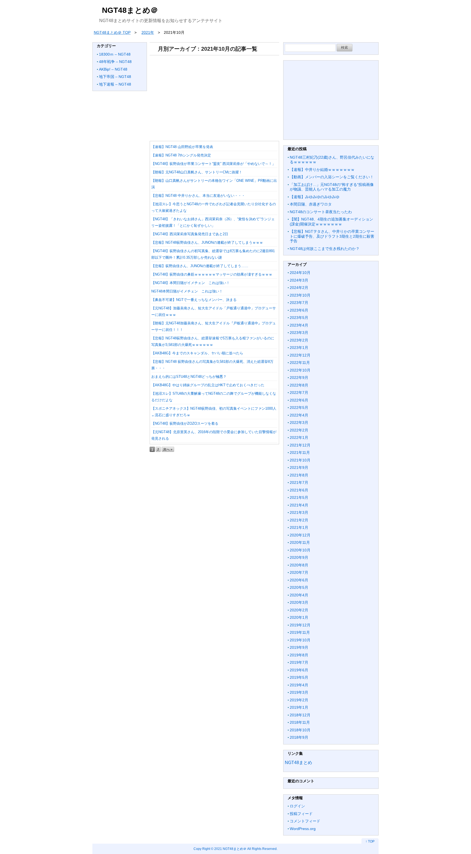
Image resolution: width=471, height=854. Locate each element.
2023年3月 (299, 332)
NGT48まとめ (298, 762)
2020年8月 (299, 565)
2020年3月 (299, 602)
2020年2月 (299, 610)
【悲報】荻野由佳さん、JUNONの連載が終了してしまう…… (199, 266)
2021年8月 (299, 475)
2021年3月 (299, 512)
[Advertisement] (214, 96)
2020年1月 (299, 617)
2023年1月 (299, 347)
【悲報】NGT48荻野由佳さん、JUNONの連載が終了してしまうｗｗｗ (207, 242)
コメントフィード (305, 821)
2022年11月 (300, 362)
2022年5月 (299, 407)
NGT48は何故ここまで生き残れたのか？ (325, 248)
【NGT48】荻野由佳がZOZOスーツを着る (184, 423)
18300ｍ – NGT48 (115, 54)
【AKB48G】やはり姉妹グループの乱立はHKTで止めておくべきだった (207, 385)
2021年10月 (300, 460)
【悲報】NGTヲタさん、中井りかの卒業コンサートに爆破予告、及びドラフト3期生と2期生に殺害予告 (332, 236)
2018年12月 (300, 715)
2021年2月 (299, 520)
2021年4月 (299, 505)
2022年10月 (300, 370)
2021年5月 (299, 497)
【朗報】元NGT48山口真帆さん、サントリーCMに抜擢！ (196, 172)
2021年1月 (299, 527)
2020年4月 (299, 595)
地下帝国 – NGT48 (115, 76)
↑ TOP (370, 841)
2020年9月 (299, 557)
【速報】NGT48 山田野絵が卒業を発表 (182, 147)
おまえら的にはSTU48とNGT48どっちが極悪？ (189, 377)
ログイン (297, 806)
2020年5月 (299, 587)
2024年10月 (300, 272)
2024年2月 (299, 287)
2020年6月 (299, 580)
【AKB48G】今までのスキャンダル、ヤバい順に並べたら (197, 353)
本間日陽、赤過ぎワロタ (311, 204)
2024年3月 (299, 280)
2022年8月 (299, 385)
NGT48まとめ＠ (130, 10)
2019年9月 (299, 647)
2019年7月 (299, 662)
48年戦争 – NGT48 (115, 61)
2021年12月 (300, 445)
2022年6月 (299, 400)
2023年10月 (300, 295)
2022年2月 (299, 430)
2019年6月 (299, 670)
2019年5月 (299, 677)
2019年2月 (299, 700)
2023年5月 (299, 317)
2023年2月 (299, 340)
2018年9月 (299, 737)
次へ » (168, 449)
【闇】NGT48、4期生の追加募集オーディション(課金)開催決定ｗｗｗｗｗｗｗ (331, 221)
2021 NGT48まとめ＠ (230, 848)
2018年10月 (300, 730)
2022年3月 (299, 422)
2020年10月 (300, 550)
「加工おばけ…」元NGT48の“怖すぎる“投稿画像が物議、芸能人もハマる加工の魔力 (332, 187)
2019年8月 (299, 655)
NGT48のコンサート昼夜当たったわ (321, 212)
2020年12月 (300, 535)
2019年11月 (300, 632)
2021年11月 (300, 452)
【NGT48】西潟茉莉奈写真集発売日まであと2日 (189, 234)
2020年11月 (300, 542)
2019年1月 (299, 707)
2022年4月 (299, 415)
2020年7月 (299, 572)
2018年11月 (300, 722)
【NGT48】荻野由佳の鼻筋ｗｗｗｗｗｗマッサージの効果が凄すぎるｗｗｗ (211, 274)
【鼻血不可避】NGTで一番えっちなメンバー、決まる (194, 300)
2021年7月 (299, 482)
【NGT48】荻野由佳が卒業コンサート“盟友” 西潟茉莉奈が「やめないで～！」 (213, 164)
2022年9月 (299, 377)
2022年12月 (300, 355)
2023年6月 (299, 310)
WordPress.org (303, 828)
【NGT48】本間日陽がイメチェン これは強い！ (190, 283)
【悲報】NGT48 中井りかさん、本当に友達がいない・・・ (198, 196)
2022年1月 (299, 437)
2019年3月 (299, 692)
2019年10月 (300, 640)
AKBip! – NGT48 (113, 69)
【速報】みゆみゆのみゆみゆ (314, 197)
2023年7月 (299, 302)
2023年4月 (299, 325)
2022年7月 (299, 392)
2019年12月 (300, 625)
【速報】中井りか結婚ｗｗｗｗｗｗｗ (322, 169)
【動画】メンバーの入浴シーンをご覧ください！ (332, 177)
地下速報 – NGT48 (115, 84)
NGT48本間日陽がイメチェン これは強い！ (187, 291)
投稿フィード (301, 813)
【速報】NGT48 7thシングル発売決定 (181, 155)
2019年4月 (299, 685)
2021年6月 (299, 490)
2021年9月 (299, 467)
